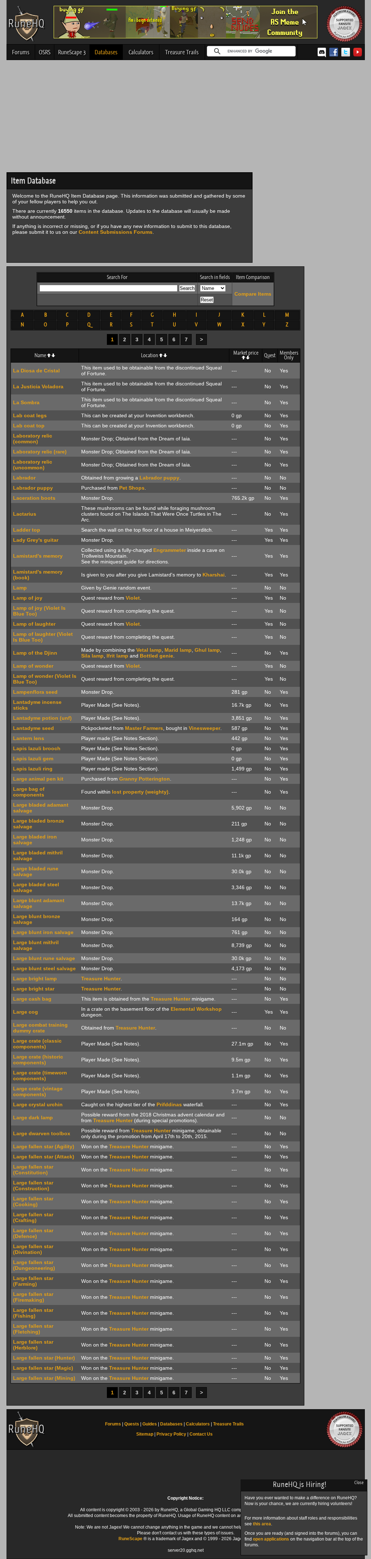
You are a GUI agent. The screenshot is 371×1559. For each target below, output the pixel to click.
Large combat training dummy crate (40, 1028)
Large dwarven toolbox (41, 1133)
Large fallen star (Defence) (33, 1233)
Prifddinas (169, 1104)
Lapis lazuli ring (33, 769)
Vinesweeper (204, 728)
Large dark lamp (33, 1117)
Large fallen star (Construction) (33, 1185)
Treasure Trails (182, 52)
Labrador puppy (159, 478)
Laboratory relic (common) (32, 438)
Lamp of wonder (33, 666)
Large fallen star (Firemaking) (33, 1297)
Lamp (20, 588)
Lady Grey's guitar (35, 540)
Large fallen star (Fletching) (33, 1329)
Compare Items (252, 294)
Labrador (24, 478)
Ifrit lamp (117, 656)
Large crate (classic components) (37, 1043)
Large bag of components (29, 792)
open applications (271, 1539)
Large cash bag (32, 999)
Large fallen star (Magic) (43, 1368)
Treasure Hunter (101, 978)
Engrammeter (169, 550)
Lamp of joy (27, 598)
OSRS (44, 52)
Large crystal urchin (38, 1104)
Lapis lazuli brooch (37, 748)
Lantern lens (28, 738)
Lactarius (24, 514)
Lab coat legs (30, 415)
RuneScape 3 (72, 52)
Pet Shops (132, 488)
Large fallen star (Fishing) (33, 1313)
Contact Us (201, 1434)
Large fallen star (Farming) (33, 1281)
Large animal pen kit (38, 779)
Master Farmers (144, 728)
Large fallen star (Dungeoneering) (34, 1265)
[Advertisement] (186, 118)
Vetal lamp (149, 650)
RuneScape (130, 1538)
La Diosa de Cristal (36, 370)
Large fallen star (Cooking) (33, 1201)
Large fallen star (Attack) (43, 1156)
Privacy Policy (171, 1434)
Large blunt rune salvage (44, 958)
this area (262, 1523)
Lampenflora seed (35, 692)
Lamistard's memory (38, 556)
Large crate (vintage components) (38, 1091)
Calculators (141, 52)
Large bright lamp (35, 978)
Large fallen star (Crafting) (33, 1217)
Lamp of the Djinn (35, 653)
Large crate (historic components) (38, 1059)
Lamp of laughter (34, 624)
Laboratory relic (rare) (40, 452)
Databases (106, 52)
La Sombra (26, 402)
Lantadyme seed (33, 728)
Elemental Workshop (196, 1009)
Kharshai (214, 575)
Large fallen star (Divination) (33, 1249)
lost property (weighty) (140, 792)
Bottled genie (156, 656)
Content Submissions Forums (116, 232)
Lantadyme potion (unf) (42, 718)
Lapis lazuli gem (33, 758)
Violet (133, 598)
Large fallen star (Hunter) (44, 1358)
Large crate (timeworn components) (40, 1075)
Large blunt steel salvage (44, 968)
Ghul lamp (207, 650)
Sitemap (144, 1434)
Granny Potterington (144, 779)
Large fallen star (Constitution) (33, 1169)
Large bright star (33, 989)
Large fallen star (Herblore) (33, 1345)
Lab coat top (29, 425)
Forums (20, 52)
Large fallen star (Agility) (43, 1146)
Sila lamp (92, 656)
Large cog (25, 1012)
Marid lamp (178, 650)
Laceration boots (34, 498)
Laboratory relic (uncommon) (32, 464)
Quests (131, 1424)
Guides (149, 1424)
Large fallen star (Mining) (44, 1378)
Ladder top (26, 530)
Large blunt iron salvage (43, 932)
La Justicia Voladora (38, 386)
